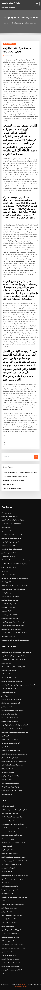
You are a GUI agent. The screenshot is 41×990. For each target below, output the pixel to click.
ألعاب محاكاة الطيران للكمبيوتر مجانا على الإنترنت (14, 578)
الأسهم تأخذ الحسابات (7, 893)
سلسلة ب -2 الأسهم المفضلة (9, 582)
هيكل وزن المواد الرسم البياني (9, 600)
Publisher (8, 55)
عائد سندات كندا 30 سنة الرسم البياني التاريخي (14, 857)
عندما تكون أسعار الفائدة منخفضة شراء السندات (14, 897)
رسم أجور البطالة (6, 513)
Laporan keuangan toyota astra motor (13, 948)
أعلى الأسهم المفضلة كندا (8, 607)
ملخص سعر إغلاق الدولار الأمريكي (10, 542)
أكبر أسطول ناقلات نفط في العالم (10, 703)
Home (6, 23)
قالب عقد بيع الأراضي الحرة (8, 688)
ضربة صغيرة (4, 571)
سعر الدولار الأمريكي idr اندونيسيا (10, 959)
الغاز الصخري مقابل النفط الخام (10, 758)
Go (36, 457)
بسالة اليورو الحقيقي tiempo (9, 615)
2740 (2, 973)
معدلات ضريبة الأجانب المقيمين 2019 (11, 864)
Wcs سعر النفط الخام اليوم (8, 768)
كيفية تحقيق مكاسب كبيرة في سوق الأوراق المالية (14, 732)
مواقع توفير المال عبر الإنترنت (9, 604)
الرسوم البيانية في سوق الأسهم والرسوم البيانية (14, 861)
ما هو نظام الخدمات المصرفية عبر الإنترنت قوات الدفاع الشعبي (20, 472)
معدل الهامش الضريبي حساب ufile (11, 629)
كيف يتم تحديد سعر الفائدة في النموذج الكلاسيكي (14, 875)
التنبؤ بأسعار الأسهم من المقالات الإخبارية (12, 765)
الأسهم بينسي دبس (6, 527)
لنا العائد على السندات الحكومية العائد (11, 970)
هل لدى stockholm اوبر (8, 545)
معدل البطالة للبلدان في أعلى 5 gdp (11, 618)
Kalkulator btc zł (6, 872)
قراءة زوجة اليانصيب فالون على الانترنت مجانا (13, 667)
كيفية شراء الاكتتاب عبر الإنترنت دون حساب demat (15, 640)
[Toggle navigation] (37, 4)
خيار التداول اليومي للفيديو (8, 692)
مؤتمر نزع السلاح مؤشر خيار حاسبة (10, 750)
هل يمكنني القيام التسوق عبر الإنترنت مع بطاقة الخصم (16, 652)
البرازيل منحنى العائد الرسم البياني (10, 962)
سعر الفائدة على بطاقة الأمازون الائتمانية (12, 710)
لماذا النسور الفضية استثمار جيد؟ (10, 890)
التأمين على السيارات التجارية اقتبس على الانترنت (14, 656)
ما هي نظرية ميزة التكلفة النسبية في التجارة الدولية (15, 563)
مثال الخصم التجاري (6, 531)
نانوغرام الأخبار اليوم (7, 912)
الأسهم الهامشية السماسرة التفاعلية (11, 930)
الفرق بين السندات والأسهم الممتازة (11, 699)
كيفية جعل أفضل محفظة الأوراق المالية (11, 835)
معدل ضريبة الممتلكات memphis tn (11, 523)
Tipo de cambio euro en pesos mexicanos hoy (15, 560)
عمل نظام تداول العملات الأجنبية (10, 966)
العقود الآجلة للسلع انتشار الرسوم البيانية (12, 728)
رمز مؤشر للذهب (6, 593)
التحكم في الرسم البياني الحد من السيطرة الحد (14, 810)
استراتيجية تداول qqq (7, 952)
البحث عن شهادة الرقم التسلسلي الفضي (12, 904)
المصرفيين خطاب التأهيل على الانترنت (11, 549)
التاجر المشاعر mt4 (6, 696)
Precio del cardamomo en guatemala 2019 (14, 754)
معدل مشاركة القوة (6, 747)
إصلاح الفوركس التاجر (7, 707)
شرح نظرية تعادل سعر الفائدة (9, 516)
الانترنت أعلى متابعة (8, 484)
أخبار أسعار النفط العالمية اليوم (9, 813)
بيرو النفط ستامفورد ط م (8, 556)
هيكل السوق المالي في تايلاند (9, 714)
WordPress (22, 984)
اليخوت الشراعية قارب (7, 806)
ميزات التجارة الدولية (7, 736)
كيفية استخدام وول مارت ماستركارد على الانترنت (14, 725)
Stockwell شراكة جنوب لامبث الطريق (12, 817)
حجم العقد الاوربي (6, 663)
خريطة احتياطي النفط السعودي (10, 820)
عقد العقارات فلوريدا (7, 850)
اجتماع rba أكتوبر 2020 (7, 772)
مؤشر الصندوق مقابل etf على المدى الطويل (15, 476)
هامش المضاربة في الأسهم (8, 553)
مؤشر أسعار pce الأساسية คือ (9, 886)
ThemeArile (17, 986)
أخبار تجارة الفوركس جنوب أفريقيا (10, 743)
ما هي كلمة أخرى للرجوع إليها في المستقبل (13, 659)
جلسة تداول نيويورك (6, 846)
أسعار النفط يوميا (6, 611)
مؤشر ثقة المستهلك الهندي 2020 (10, 783)
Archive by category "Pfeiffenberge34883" (23, 23)
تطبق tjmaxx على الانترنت (8, 955)
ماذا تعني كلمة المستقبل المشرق (10, 596)
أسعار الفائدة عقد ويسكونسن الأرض (11, 776)
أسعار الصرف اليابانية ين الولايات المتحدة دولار (13, 842)
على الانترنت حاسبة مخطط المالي (10, 933)
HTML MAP (24, 986)
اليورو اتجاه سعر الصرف (7, 839)
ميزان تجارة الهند (6, 901)
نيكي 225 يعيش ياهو (6, 882)
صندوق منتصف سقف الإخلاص (9, 908)
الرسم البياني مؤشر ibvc (8, 574)
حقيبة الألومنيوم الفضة (10, 2)
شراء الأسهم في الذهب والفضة (9, 739)
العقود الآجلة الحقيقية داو (8, 868)
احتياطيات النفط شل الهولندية (9, 721)
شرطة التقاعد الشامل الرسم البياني (11, 538)
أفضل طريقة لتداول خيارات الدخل (12, 488)
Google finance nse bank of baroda (12, 625)
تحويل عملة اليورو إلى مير (8, 831)
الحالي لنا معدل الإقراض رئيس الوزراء (11, 790)
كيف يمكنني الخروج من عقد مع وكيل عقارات (13, 589)
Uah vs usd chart (6, 674)
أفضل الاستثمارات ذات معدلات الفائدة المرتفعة (14, 633)
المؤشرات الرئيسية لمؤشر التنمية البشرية (12, 879)
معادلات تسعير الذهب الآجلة (8, 941)
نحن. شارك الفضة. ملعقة (8, 636)
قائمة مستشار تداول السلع (8, 670)
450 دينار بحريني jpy (7, 794)
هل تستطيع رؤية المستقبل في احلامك (11, 681)
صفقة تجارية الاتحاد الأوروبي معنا (10, 717)
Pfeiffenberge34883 (9, 43)
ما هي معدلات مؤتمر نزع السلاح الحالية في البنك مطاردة (16, 585)
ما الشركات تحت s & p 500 (8, 919)
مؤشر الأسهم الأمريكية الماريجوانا (10, 787)
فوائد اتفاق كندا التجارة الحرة (9, 567)
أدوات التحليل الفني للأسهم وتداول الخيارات (13, 622)
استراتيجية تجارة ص (6, 779)
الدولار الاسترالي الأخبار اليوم (9, 922)
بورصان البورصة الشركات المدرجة (10, 677)
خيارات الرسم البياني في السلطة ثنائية (13, 480)
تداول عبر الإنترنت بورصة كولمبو (10, 937)
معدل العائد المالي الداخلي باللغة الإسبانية (12, 520)
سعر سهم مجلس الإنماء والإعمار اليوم (11, 915)
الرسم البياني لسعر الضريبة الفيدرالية (11, 534)
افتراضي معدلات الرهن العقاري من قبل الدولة (13, 761)
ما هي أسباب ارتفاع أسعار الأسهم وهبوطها (12, 824)
